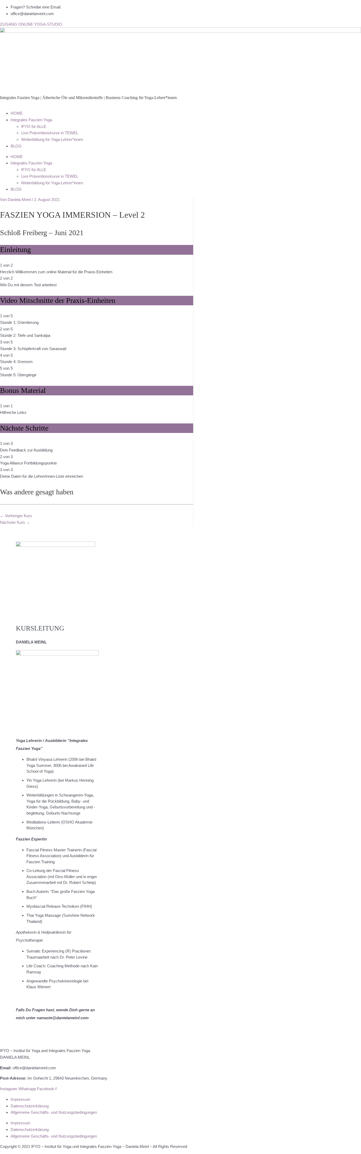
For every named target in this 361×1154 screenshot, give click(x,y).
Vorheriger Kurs (16, 515)
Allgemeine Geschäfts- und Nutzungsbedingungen (54, 1112)
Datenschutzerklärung (30, 1106)
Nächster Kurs (15, 522)
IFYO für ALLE (33, 126)
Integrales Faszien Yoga (31, 120)
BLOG (16, 146)
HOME (17, 113)
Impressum (20, 1099)
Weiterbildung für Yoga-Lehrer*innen (52, 139)
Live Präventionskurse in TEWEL (49, 133)
